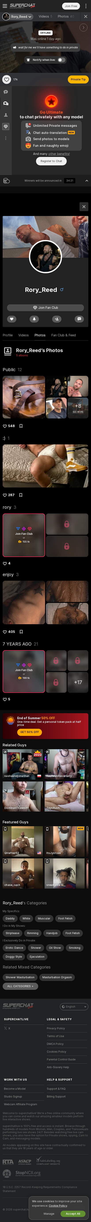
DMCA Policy (55, 1044)
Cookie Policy (58, 1205)
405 (11, 632)
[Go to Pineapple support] (7, 1173)
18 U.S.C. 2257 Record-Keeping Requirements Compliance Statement (40, 1189)
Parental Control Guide (61, 1059)
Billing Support (56, 1096)
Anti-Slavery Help (58, 1067)
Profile (8, 335)
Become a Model (15, 1088)
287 (11, 495)
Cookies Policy (56, 1051)
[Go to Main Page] (28, 6)
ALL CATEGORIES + (20, 986)
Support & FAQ (56, 1088)
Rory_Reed (13, 903)
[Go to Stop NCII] (28, 1173)
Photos (66, 16)
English (70, 1006)
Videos (45, 16)
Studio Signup (13, 1096)
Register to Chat (51, 161)
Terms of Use (55, 1036)
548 (11, 426)
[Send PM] (79, 319)
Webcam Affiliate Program (20, 1104)
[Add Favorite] (6, 79)
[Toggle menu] (5, 6)
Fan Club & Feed (63, 335)
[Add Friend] (56, 319)
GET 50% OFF (29, 732)
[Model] (84, 206)
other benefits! (59, 154)
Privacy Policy (56, 1028)
